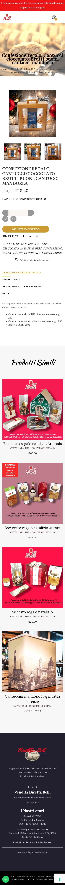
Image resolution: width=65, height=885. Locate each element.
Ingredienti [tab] (11, 279)
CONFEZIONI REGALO (21, 69)
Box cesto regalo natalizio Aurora (32, 528)
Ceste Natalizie (19, 448)
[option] (32, 113)
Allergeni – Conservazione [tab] (22, 286)
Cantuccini (20, 706)
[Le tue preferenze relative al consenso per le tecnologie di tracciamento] (60, 880)
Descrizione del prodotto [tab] (21, 272)
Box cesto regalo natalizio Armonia (32, 443)
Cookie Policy (40, 852)
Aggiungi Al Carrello (26, 229)
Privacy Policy (24, 852)
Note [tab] (6, 293)
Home (4, 69)
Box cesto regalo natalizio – (32, 612)
